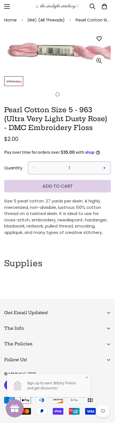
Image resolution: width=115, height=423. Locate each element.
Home (10, 20)
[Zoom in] (99, 61)
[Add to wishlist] (99, 39)
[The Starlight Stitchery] (57, 6)
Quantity (13, 168)
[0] (104, 6)
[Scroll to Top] (105, 393)
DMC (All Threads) (46, 20)
